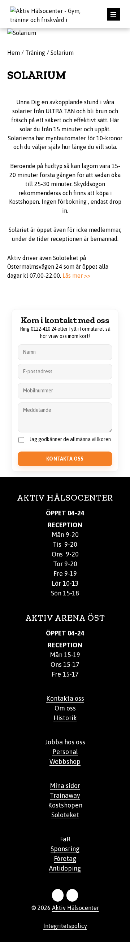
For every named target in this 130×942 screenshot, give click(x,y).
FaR (65, 839)
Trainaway (65, 795)
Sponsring (65, 849)
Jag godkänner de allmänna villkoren (70, 439)
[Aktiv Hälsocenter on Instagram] (72, 895)
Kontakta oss (65, 698)
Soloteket (65, 815)
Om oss (65, 708)
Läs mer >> (76, 275)
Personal (65, 752)
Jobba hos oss (65, 742)
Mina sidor (65, 785)
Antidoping (65, 868)
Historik (65, 718)
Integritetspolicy (65, 926)
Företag (65, 858)
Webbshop (65, 761)
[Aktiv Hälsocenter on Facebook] (58, 895)
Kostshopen (65, 805)
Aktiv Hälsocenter (75, 907)
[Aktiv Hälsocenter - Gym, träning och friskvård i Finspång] (50, 13)
